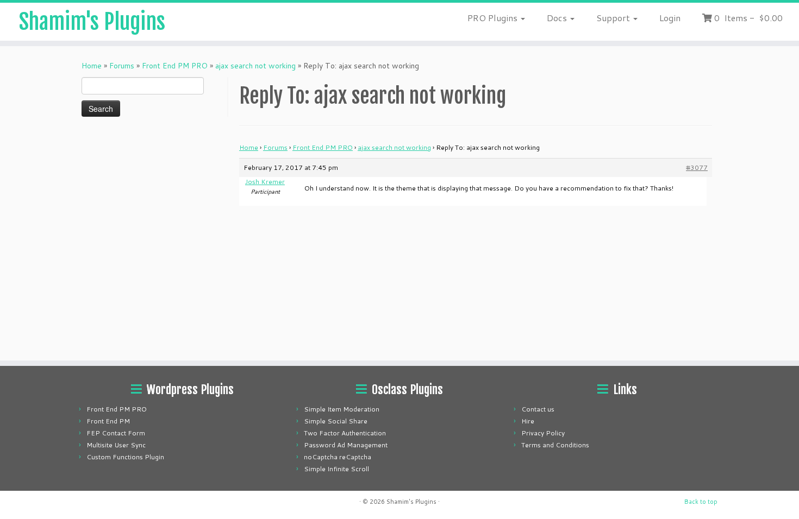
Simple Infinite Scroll (336, 468)
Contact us (537, 409)
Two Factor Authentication (345, 433)
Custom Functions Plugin (125, 456)
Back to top (700, 501)
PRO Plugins (493, 17)
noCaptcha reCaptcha (337, 456)
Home (92, 65)
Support (614, 17)
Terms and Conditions (555, 445)
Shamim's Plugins (92, 22)
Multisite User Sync (116, 445)
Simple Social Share (335, 421)
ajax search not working (255, 65)
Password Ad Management (346, 445)
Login (670, 17)
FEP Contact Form (115, 433)
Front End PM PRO (175, 65)
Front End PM (108, 421)
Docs (558, 17)
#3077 (697, 167)
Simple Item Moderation (341, 409)
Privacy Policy (543, 433)
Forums (121, 65)
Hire (527, 421)
